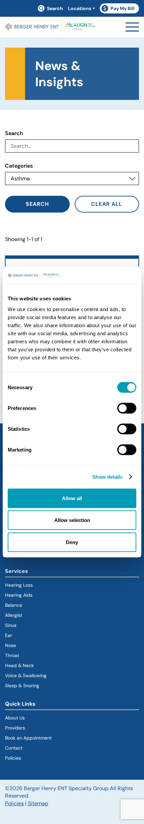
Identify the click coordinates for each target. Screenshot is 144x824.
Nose (10, 645)
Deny (72, 542)
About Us (15, 718)
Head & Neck (19, 665)
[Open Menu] (132, 27)
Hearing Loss (19, 585)
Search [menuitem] (55, 8)
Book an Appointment (28, 738)
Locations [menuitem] (79, 8)
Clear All (106, 204)
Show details (107, 477)
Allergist (13, 615)
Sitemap (38, 803)
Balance (13, 605)
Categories (19, 166)
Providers (15, 728)
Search (14, 133)
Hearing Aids (18, 595)
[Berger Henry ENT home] (50, 27)
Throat (12, 655)
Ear (8, 635)
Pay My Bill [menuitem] (120, 9)
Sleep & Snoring (22, 686)
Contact (13, 748)
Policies (13, 758)
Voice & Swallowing (26, 675)
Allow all (72, 498)
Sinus (10, 625)
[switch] (126, 408)
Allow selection (72, 520)
